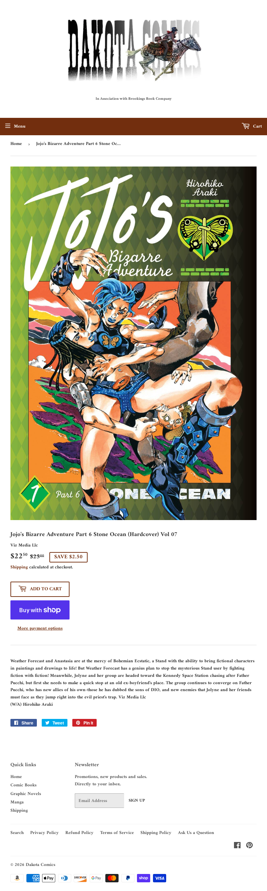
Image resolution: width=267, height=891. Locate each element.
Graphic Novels (25, 794)
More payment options (40, 628)
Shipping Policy (155, 833)
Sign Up (137, 800)
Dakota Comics (40, 865)
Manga (17, 802)
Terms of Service (117, 833)
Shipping (19, 567)
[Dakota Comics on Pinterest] (249, 847)
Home (16, 144)
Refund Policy (79, 833)
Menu (19, 126)
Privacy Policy (44, 833)
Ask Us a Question (196, 833)
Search (17, 833)
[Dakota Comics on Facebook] (237, 847)
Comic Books (23, 785)
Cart (257, 126)
